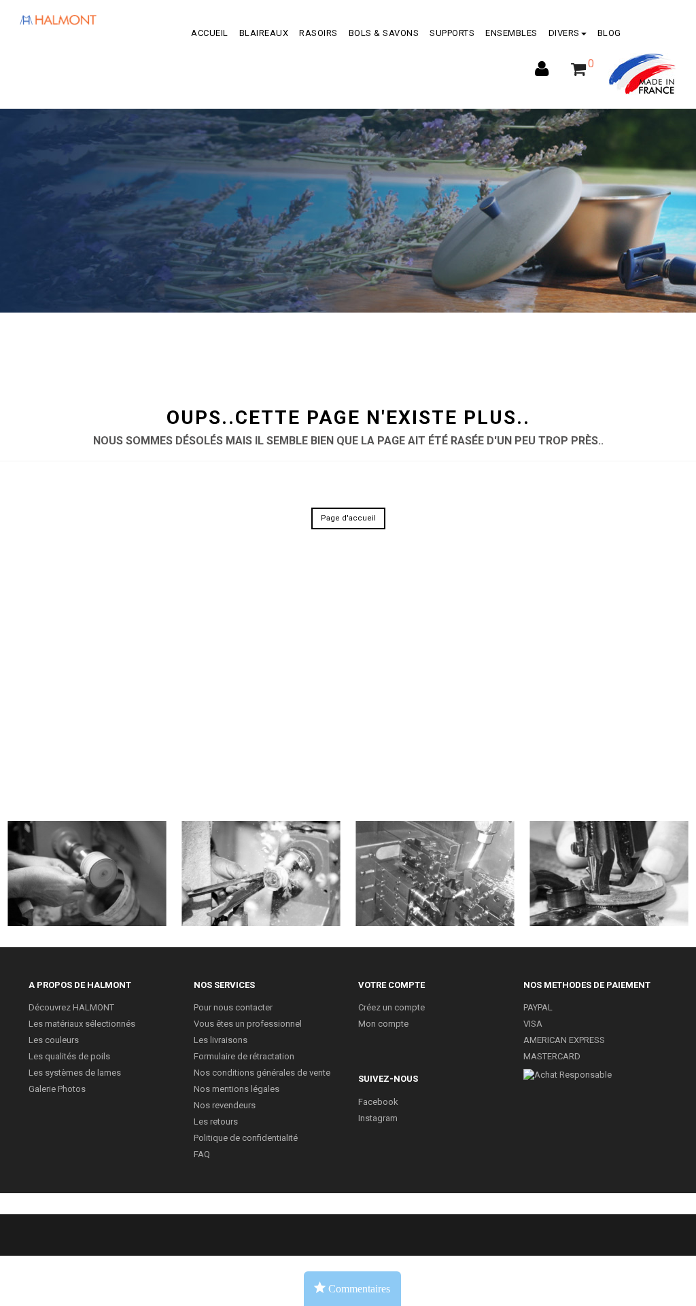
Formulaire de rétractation (244, 1056)
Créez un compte (391, 1007)
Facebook (378, 1102)
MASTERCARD (551, 1056)
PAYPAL (538, 1007)
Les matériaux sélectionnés (82, 1024)
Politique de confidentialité (246, 1138)
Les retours (216, 1121)
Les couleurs (54, 1040)
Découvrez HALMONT (71, 1007)
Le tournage (260, 873)
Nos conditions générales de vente (262, 1072)
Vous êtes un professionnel (248, 1024)
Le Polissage (87, 873)
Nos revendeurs (225, 1105)
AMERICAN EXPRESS (564, 1040)
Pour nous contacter (233, 1007)
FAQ (202, 1154)
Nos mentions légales (236, 1089)
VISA (532, 1024)
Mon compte (383, 1024)
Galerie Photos (57, 1089)
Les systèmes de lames (75, 1072)
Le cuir (609, 873)
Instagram (378, 1118)
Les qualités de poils (69, 1056)
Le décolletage (435, 873)
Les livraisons (220, 1040)
